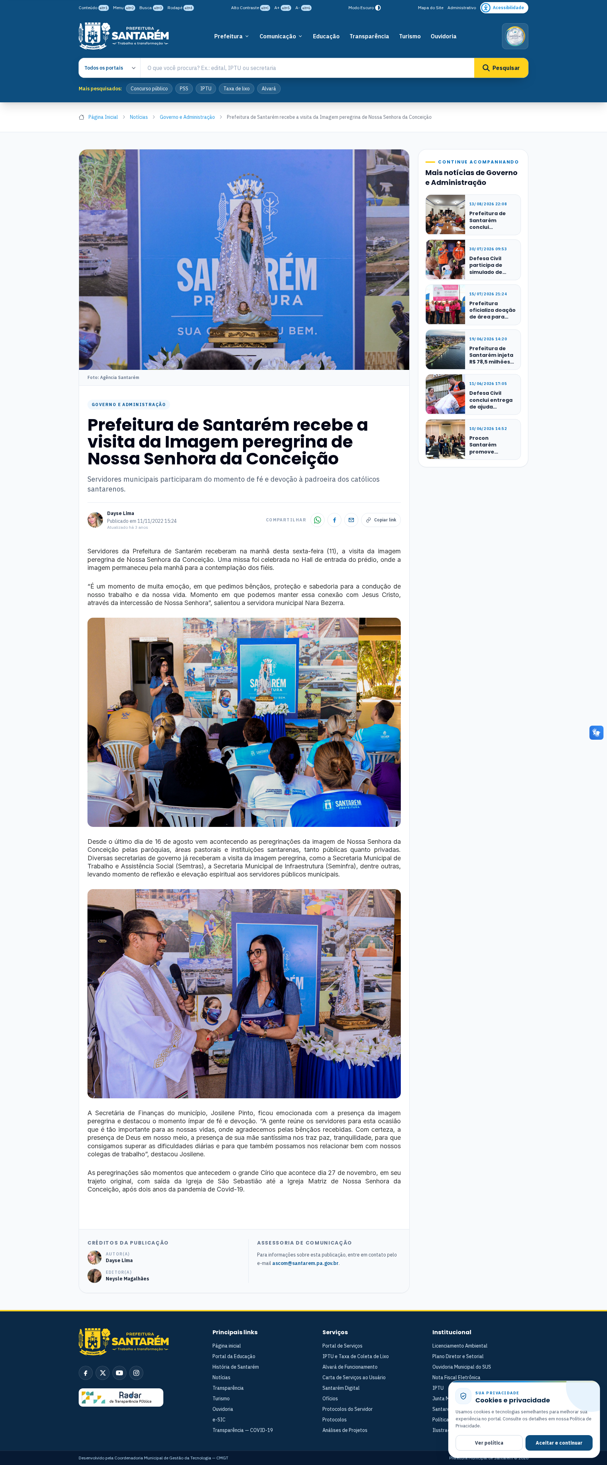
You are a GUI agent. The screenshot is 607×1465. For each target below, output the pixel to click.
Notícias (139, 117)
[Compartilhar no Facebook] (334, 520)
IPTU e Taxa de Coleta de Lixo (355, 1356)
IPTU (205, 88)
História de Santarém (236, 1367)
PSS (184, 88)
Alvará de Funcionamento (350, 1367)
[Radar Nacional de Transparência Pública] (121, 1397)
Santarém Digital (341, 1388)
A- (302, 7)
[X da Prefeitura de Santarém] (103, 1373)
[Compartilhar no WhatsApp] (318, 520)
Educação (326, 36)
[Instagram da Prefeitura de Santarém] (136, 1373)
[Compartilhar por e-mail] (351, 520)
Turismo (410, 36)
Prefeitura (228, 36)
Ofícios (330, 1398)
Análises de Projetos (344, 1430)
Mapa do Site (430, 7)
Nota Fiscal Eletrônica (456, 1377)
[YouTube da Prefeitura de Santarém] (119, 1373)
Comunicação (278, 36)
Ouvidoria (444, 36)
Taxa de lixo (236, 88)
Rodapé (180, 7)
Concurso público (149, 88)
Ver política (489, 1443)
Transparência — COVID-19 (243, 1430)
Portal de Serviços (342, 1346)
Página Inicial (103, 117)
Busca (150, 7)
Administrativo (462, 7)
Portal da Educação (234, 1356)
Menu (123, 7)
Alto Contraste (250, 7)
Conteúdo (93, 7)
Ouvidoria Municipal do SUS (461, 1367)
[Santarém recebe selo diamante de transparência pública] (515, 36)
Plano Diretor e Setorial (458, 1356)
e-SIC (219, 1419)
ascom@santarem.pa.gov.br (305, 1263)
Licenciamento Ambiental (460, 1346)
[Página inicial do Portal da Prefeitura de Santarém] (124, 36)
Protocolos (334, 1419)
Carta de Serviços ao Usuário (354, 1377)
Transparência (369, 36)
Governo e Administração (187, 117)
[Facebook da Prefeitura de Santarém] (86, 1373)
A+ (282, 7)
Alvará (269, 88)
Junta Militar (446, 1398)
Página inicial (227, 1346)
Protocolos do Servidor (347, 1409)
